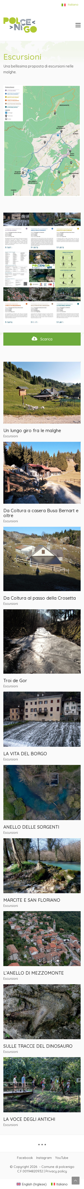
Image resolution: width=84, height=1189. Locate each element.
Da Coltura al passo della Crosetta (39, 598)
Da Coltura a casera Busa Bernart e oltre (40, 513)
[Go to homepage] (20, 25)
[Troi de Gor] (42, 641)
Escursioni (10, 436)
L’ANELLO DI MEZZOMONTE (33, 973)
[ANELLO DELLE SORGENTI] (42, 792)
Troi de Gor (15, 680)
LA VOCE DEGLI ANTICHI (29, 1119)
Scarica (45, 339)
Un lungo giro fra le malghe (32, 430)
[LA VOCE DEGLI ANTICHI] (42, 1084)
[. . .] (42, 1146)
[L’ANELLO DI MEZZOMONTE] (42, 938)
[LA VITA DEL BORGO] (42, 719)
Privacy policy (56, 1171)
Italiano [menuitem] (62, 1184)
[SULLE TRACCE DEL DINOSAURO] (42, 1011)
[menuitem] (31, 1184)
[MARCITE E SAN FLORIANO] (42, 865)
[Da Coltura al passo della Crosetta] (42, 559)
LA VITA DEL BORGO (25, 753)
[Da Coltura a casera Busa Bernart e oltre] (42, 473)
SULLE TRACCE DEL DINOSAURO (38, 1046)
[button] (78, 25)
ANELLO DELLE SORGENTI (31, 827)
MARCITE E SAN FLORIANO (31, 900)
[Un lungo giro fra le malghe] (42, 393)
